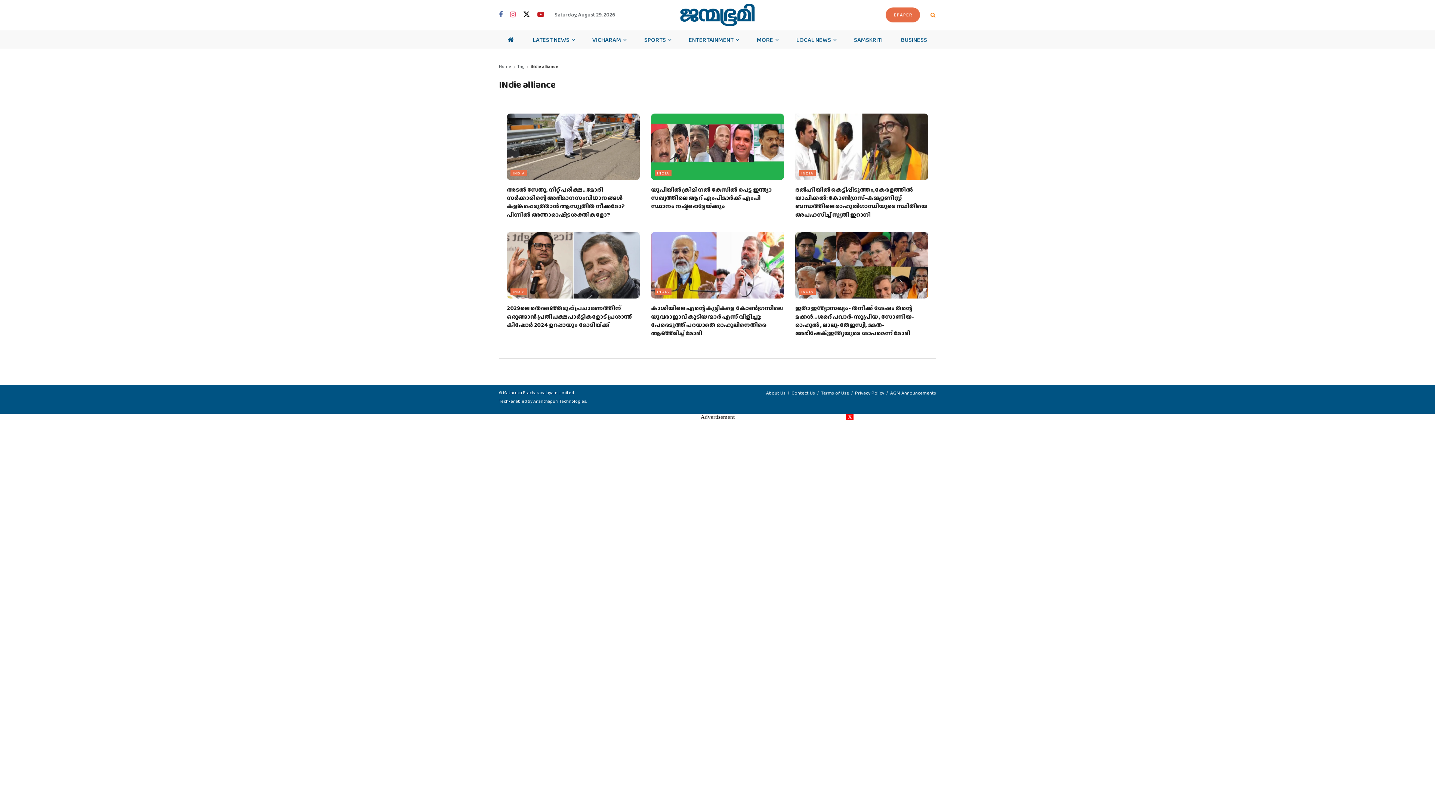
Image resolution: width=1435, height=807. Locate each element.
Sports (655, 39)
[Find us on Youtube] (540, 14)
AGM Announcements (913, 392)
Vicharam (606, 39)
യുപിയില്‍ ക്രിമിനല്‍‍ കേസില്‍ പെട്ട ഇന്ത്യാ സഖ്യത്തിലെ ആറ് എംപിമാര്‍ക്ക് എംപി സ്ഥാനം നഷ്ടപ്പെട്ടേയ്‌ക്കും (711, 198)
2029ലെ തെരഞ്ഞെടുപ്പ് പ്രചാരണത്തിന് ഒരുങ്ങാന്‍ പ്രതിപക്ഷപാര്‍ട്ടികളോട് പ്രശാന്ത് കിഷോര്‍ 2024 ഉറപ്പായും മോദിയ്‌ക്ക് (569, 316)
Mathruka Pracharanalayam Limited (538, 392)
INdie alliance (544, 66)
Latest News (551, 39)
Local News (813, 39)
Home (505, 66)
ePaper (903, 14)
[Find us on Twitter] (526, 14)
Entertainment (711, 39)
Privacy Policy (869, 392)
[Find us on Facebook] (501, 14)
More (765, 39)
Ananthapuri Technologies (559, 401)
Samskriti (868, 39)
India (519, 173)
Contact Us (803, 392)
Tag (521, 66)
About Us (776, 392)
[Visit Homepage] (717, 15)
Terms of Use (835, 392)
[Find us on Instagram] (513, 14)
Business (914, 39)
